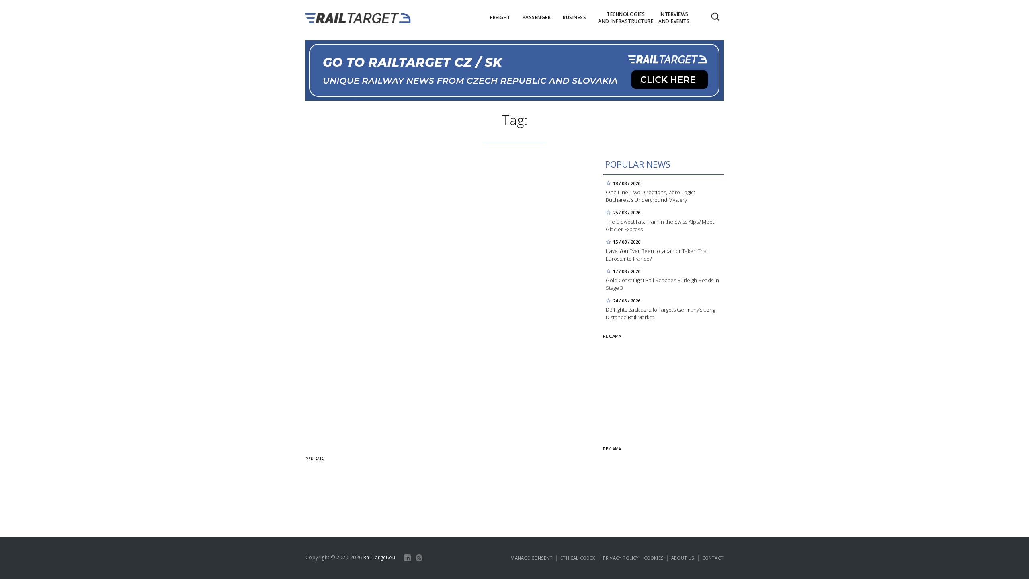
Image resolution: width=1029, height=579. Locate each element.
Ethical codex (577, 558)
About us (682, 558)
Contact (713, 558)
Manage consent (531, 558)
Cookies (653, 558)
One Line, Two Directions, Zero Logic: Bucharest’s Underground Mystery (650, 196)
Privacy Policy (621, 558)
